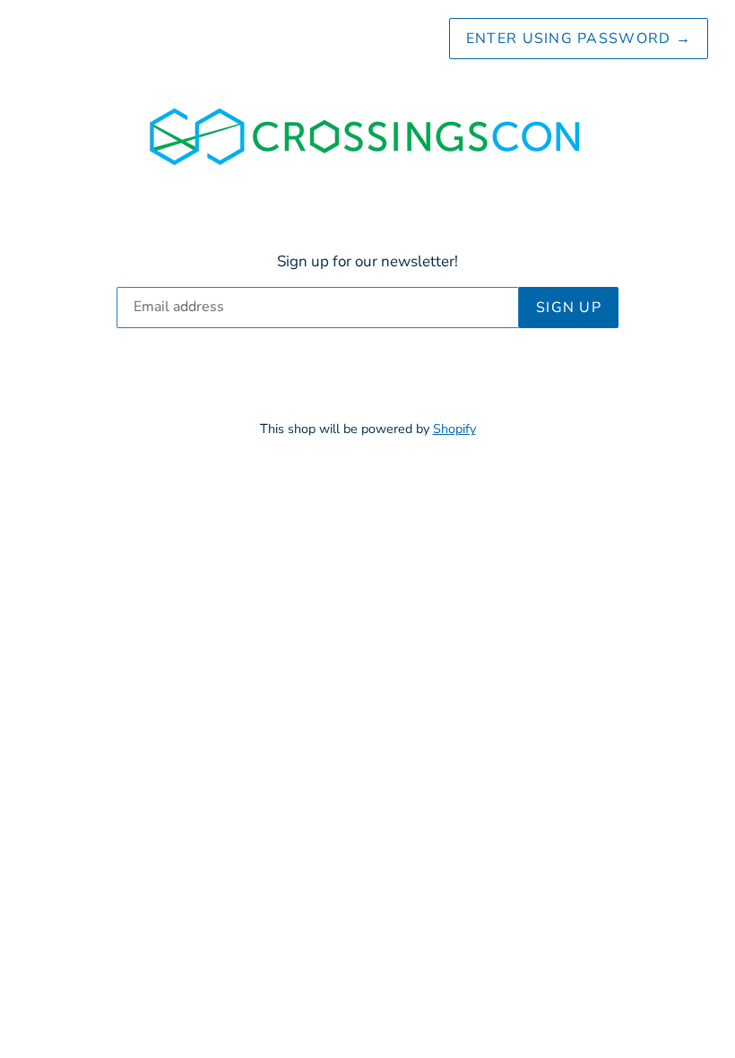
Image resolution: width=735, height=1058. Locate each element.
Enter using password (578, 38)
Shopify (454, 429)
